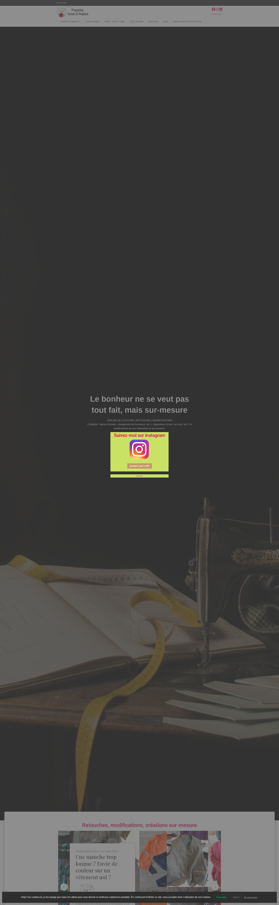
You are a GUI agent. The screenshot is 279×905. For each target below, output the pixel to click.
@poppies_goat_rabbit (140, 466)
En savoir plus (250, 897)
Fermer (139, 475)
